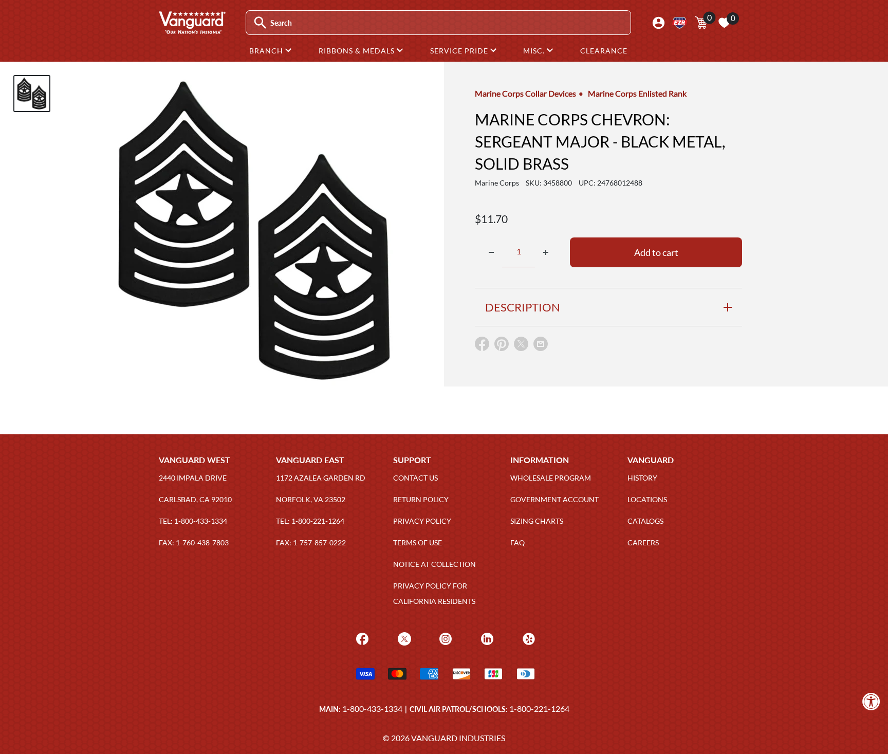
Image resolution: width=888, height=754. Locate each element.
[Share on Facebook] (482, 346)
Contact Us (415, 477)
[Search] (260, 22)
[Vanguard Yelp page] (527, 638)
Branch (267, 50)
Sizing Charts (536, 521)
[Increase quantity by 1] (546, 252)
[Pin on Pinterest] (501, 346)
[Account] (658, 22)
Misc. (535, 50)
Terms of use (417, 542)
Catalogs (645, 521)
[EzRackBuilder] (680, 23)
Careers (643, 542)
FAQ (517, 542)
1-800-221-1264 (539, 708)
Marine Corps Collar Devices (525, 93)
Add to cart (656, 252)
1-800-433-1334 (372, 708)
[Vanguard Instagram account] (444, 638)
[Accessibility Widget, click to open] (871, 701)
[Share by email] (540, 344)
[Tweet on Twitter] (521, 346)
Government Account (554, 499)
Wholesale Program (550, 477)
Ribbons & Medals (358, 50)
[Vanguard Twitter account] (403, 638)
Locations (647, 499)
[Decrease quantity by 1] (491, 252)
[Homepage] (192, 30)
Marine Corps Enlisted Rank (637, 93)
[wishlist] (724, 22)
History (642, 477)
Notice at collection (434, 564)
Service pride (460, 50)
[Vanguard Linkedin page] (485, 638)
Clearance (603, 50)
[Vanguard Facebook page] (361, 638)
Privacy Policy (422, 521)
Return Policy (421, 499)
